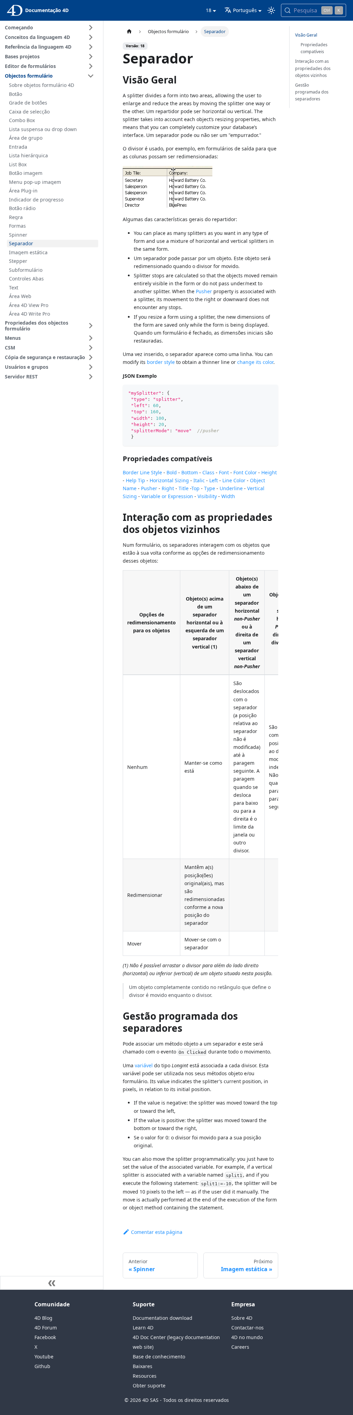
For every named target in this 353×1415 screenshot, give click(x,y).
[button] (50, 27)
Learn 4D (143, 1327)
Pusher (204, 291)
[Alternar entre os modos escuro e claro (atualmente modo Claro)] (271, 10)
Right (168, 488)
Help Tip (135, 480)
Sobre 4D (241, 1318)
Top (195, 488)
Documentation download (162, 1318)
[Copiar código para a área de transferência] (269, 393)
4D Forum (45, 1327)
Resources (145, 1376)
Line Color (233, 480)
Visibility (207, 496)
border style (161, 362)
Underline (231, 488)
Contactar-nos (247, 1327)
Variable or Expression (167, 496)
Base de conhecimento (159, 1356)
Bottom (189, 472)
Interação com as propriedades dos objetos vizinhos (313, 68)
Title (184, 488)
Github (42, 1366)
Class (208, 472)
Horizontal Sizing (169, 480)
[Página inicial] (129, 31)
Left (213, 480)
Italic (199, 480)
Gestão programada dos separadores (312, 92)
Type (209, 488)
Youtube (43, 1356)
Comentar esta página (156, 1232)
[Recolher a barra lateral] (51, 1283)
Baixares (142, 1366)
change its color (255, 362)
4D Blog (43, 1318)
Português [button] (245, 10)
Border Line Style (142, 472)
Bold (172, 472)
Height (269, 472)
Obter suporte (149, 1385)
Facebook (45, 1337)
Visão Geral (306, 35)
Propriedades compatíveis (314, 48)
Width (228, 496)
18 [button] (208, 10)
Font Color (245, 472)
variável (144, 1065)
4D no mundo (247, 1337)
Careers (240, 1347)
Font (224, 472)
